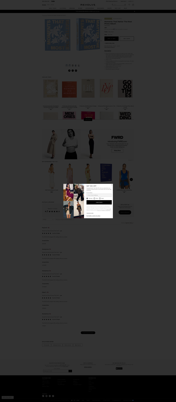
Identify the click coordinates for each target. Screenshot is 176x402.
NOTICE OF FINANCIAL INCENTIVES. (103, 210)
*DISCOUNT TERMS (89, 213)
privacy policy (108, 209)
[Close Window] (112, 185)
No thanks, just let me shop (93, 215)
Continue (99, 202)
